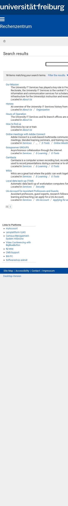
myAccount (12, 228)
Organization (43, 109)
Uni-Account (42, 200)
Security (40, 186)
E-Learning (41, 153)
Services (27, 143)
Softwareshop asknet (16, 260)
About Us (27, 99)
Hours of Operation (16, 114)
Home (4, 41)
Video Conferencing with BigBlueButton (18, 244)
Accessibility (22, 270)
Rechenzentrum (16, 26)
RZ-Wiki (9, 249)
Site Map (8, 270)
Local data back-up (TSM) (20, 180)
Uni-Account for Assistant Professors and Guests (32, 191)
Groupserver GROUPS (17, 147)
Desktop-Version (12, 276)
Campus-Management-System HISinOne (17, 237)
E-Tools (46, 143)
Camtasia (11, 157)
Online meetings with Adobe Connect (25, 134)
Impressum (48, 270)
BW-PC (9, 256)
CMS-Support (12, 252)
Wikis (9, 170)
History (9, 103)
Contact (36, 270)
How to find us (13, 124)
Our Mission (12, 84)
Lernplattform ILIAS (16, 232)
